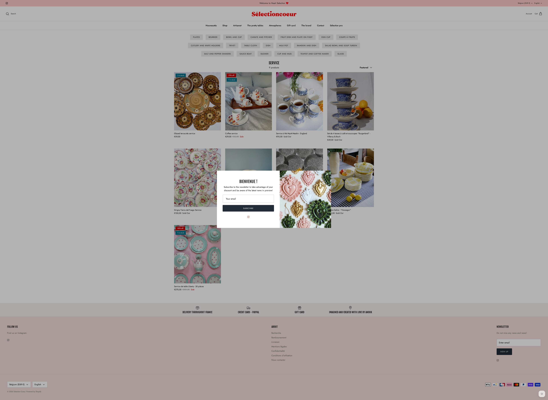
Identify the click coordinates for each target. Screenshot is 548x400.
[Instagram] (248, 217)
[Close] (327, 174)
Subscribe (248, 208)
